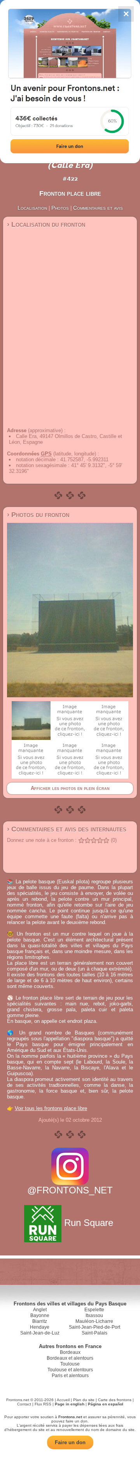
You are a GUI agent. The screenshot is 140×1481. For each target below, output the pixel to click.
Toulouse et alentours (70, 1369)
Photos (60, 208)
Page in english (69, 1404)
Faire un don (70, 1442)
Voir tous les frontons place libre (51, 1108)
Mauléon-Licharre (94, 1321)
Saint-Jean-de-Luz (40, 1333)
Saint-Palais (94, 1333)
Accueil (63, 1400)
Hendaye (39, 1327)
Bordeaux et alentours (70, 1358)
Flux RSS (43, 1404)
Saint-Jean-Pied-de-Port (94, 1327)
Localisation (32, 208)
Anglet (40, 1309)
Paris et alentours (70, 1375)
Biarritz (39, 1321)
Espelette (94, 1309)
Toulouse (70, 1364)
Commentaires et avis (98, 208)
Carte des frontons (114, 1400)
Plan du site (83, 1400)
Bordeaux (70, 1352)
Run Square (88, 1222)
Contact (24, 1404)
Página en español (105, 1404)
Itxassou (94, 1315)
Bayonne (39, 1315)
